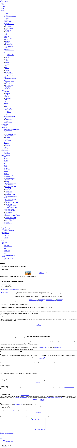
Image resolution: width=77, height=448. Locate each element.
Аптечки (6, 39)
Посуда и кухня (6, 132)
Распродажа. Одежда (5, 138)
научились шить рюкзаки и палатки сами (68, 293)
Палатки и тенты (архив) (7, 193)
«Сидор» (8, 110)
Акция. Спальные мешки (7, 17)
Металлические (7, 70)
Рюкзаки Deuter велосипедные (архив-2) (12, 207)
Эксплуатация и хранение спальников (9, 234)
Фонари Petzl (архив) (6, 222)
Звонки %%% (7, 40)
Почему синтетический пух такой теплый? (9, 255)
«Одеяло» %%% (6, 82)
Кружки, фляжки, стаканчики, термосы (10, 134)
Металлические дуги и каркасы (11, 71)
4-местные (6, 60)
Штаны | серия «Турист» (8, 26)
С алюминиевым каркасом (10, 54)
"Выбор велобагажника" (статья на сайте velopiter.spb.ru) (11, 244)
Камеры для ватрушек (7, 153)
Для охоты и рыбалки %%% (9, 109)
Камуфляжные (9, 112)
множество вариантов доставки (18, 404)
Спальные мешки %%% (5, 79)
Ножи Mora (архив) (7, 181)
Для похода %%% (6, 103)
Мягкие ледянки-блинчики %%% (6, 149)
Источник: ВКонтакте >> (38, 325)
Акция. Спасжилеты (6, 18)
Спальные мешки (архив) (7, 213)
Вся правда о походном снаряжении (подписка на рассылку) (10, 228)
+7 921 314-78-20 (2, 1)
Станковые (6, 107)
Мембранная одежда (6, 143)
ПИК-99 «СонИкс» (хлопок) (9, 85)
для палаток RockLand (10, 75)
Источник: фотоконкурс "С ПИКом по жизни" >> (40, 429)
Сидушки (5, 100)
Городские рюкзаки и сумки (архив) (10, 201)
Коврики (3, 90)
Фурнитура (5, 125)
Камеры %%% (7, 42)
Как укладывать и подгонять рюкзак (9, 252)
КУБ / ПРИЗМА (6, 158)
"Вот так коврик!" (6, 248)
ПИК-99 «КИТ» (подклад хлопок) (9, 81)
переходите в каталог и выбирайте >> (7, 433)
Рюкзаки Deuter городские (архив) (11, 205)
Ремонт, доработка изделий (5, 232)
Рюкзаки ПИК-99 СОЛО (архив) (9, 203)
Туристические (7, 53)
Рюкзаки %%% (4, 102)
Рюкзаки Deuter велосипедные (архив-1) (12, 206)
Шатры (6, 65)
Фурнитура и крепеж (5, 124)
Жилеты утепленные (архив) (9, 184)
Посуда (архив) (6, 197)
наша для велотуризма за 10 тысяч (57, 347)
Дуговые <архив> (6, 167)
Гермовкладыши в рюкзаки (7, 128)
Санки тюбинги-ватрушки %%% (6, 150)
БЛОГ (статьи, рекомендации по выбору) (7, 441)
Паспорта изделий (6, 235)
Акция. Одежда (6, 15)
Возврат (3, 8)
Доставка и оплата (4, 7)
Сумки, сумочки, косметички (8, 122)
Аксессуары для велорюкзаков (9, 28)
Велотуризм (3, 22)
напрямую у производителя (25, 395)
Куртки (6, 33)
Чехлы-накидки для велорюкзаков (9, 27)
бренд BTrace (8, 56)
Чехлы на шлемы (7, 48)
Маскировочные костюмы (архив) (9, 185)
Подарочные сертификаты (5, 126)
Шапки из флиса (7, 141)
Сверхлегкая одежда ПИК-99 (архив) (9, 219)
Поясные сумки (7, 118)
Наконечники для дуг (8, 72)
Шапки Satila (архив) (8, 187)
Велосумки (5, 37)
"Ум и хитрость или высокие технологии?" (9, 247)
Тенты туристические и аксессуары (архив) (11, 196)
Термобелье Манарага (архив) (11, 188)
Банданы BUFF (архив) (8, 191)
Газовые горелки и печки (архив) (8, 175)
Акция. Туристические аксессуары (8, 19)
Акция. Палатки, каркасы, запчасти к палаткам (10, 16)
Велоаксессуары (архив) (7, 172)
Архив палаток (7, 62)
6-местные (6, 61)
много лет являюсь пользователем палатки (21, 397)
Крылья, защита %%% (8, 43)
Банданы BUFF (6, 148)
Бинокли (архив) (6, 171)
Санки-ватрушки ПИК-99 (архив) (8, 221)
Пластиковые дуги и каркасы (11, 69)
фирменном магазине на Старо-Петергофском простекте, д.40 (11, 289)
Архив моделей (4, 170)
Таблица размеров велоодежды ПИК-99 (9, 230)
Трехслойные (5, 166)
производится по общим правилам (34, 380)
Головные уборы (6, 139)
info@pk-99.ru (7, 1)
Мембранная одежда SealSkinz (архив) (10, 186)
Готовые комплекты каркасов (9, 73)
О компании (3, 257)
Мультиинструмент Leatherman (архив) (10, 182)
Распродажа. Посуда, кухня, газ (6, 131)
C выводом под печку (7, 169)
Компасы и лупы (6, 115)
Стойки (5, 77)
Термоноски (5, 147)
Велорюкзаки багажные (7, 23)
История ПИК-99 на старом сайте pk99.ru (9, 258)
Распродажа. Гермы (4, 127)
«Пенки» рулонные (7, 92)
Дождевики (5, 142)
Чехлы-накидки (6, 113)
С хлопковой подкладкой (7, 88)
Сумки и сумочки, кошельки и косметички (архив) (12, 211)
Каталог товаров (2, 10)
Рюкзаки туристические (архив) (9, 209)
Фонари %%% (7, 47)
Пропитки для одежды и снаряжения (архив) (10, 199)
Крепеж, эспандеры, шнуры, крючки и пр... (9, 116)
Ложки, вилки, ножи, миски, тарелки (10, 135)
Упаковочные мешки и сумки (9, 119)
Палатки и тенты (4, 51)
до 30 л (6, 106)
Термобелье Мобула (8, 146)
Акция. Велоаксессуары (7, 12)
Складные (6, 97)
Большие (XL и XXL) (6, 87)
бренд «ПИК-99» (9, 108)
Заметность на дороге (6, 36)
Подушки (5, 101)
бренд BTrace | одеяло (8, 86)
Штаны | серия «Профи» (8, 25)
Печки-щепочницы (7, 137)
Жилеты (6, 34)
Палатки (5, 52)
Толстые (6, 99)
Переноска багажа (4, 123)
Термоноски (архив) (8, 189)
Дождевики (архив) (7, 190)
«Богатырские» (7, 94)
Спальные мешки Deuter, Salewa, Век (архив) (11, 217)
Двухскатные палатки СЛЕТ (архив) (10, 194)
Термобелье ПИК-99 (8, 145)
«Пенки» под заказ (7, 93)
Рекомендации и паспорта (5, 233)
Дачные (8, 111)
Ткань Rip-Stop (6, 238)
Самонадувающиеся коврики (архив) (10, 178)
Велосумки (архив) (6, 174)
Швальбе (5, 253)
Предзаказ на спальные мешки (8, 21)
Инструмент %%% (7, 41)
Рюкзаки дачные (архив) (8, 212)
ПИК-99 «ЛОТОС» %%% (8, 83)
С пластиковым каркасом (10, 55)
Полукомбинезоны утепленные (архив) (10, 183)
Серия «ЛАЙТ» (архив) (8, 220)
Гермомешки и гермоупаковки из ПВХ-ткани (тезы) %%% (11, 129)
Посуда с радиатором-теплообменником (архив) (11, 198)
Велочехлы (5, 29)
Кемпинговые (7, 57)
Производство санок (6, 154)
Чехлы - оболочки (6, 152)
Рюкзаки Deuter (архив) (8, 204)
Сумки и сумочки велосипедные (9, 50)
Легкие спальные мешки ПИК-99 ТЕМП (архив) (11, 214)
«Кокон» (5, 80)
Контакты (3, 6)
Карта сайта (3, 256)
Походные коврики (6, 91)
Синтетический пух (6, 237)
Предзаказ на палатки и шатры (8, 20)
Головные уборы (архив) (8, 192)
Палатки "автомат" (6, 168)
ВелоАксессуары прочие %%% (8, 38)
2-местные (6, 58)
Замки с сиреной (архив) (7, 176)
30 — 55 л (6, 105)
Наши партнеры (4, 259)
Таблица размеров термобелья (8, 231)
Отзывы (3, 4)
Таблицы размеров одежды (5, 229)
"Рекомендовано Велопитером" (8, 246)
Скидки (3, 5)
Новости (3, 3)
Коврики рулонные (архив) (9, 179)
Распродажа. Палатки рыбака (6, 155)
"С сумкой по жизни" (6, 245)
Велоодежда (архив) (6, 173)
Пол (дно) (5, 159)
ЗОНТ (4, 157)
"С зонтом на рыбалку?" (7, 251)
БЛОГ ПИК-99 (4, 227)
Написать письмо (4, 242)
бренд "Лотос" (5, 161)
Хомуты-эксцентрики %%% (9, 46)
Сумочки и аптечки (6, 117)
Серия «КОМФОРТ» (8, 31)
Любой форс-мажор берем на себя (21, 416)
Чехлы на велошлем (8, 35)
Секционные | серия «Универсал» (9, 24)
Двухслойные (7, 95)
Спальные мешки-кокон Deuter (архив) (10, 218)
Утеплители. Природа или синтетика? (9, 236)
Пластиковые (7, 68)
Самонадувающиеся (8, 98)
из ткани (8, 64)
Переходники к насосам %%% (9, 44)
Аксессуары (5, 114)
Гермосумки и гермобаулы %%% (8, 130)
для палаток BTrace (9, 74)
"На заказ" (6, 67)
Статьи (3, 243)
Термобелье (5, 144)
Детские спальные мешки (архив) (9, 216)
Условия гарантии (4, 240)
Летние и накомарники (8, 140)
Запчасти (5, 156)
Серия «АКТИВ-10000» (8, 30)
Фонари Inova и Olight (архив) (8, 223)
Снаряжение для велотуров (7, 49)
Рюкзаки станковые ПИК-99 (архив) (10, 210)
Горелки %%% (7, 136)
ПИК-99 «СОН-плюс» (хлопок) (9, 84)
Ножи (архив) (5, 180)
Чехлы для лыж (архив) (7, 224)
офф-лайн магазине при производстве (16, 388)
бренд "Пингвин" (6, 160)
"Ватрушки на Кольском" (7, 250)
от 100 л (6, 104)
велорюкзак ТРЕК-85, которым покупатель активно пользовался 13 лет (55, 397)
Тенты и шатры (6, 63)
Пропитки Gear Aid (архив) (9, 200)
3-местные (6, 59)
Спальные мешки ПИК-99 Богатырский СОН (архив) (12, 215)
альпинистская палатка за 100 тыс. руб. (43, 347)
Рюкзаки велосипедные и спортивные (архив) (11, 202)
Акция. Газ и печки (6, 13)
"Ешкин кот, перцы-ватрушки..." (8, 249)
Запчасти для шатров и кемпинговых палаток (10, 78)
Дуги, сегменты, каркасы (7, 66)
